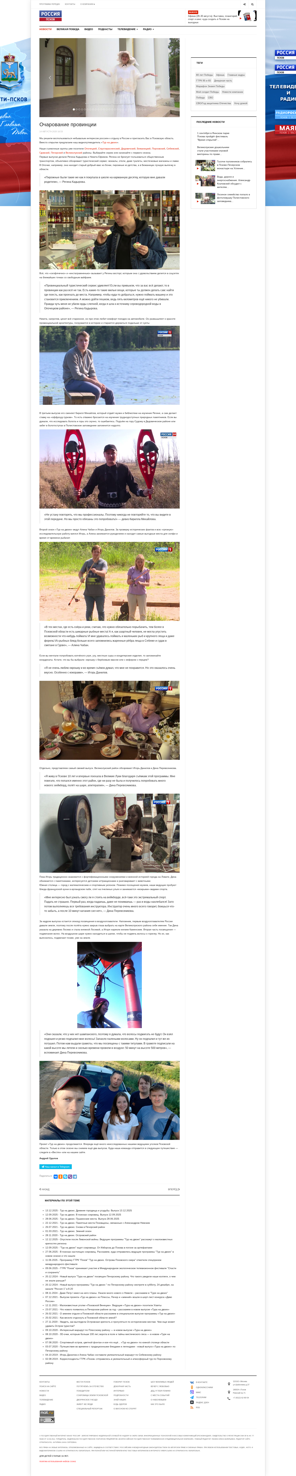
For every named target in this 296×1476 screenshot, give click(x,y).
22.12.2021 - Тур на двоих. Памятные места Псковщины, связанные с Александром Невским (97, 1222)
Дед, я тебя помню (160, 1391)
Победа (200, 97)
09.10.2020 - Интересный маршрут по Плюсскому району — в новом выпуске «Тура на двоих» (98, 1330)
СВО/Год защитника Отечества (213, 103)
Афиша (220, 75)
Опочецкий (90, 148)
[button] (49, 77)
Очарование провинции (67, 124)
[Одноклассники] (60, 1177)
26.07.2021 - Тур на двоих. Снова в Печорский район (75, 1227)
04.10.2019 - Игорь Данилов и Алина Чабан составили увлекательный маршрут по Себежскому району (103, 1354)
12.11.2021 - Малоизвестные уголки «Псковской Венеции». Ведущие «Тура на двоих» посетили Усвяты (103, 1305)
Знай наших (120, 1400)
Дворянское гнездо (87, 1400)
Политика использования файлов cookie (57, 1461)
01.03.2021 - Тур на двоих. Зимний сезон (68, 1231)
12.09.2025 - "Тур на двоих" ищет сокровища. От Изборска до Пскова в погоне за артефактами (98, 1247)
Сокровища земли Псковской (92, 1395)
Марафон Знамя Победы (210, 86)
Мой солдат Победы (207, 92)
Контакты (70, 4)
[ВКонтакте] (56, 1177)
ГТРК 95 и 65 (203, 80)
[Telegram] (75, 1177)
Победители (83, 1391)
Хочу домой (240, 103)
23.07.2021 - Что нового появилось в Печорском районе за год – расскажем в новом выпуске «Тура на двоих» (107, 1309)
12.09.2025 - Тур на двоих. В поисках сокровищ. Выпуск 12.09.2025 (83, 1214)
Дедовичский (128, 148)
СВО (210, 97)
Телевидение (127, 29)
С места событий (160, 1395)
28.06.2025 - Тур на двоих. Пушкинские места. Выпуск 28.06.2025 (82, 1218)
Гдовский (44, 152)
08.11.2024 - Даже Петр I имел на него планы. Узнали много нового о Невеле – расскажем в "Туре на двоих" (106, 1293)
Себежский (172, 148)
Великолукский (74, 152)
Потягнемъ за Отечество (90, 1386)
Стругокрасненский (109, 148)
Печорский (57, 152)
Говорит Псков (122, 1382)
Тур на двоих (109, 142)
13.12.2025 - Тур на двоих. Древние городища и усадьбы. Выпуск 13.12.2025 (88, 1210)
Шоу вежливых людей (162, 1382)
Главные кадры (236, 75)
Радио (147, 29)
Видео (88, 29)
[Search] (252, 4)
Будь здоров (120, 1404)
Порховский (158, 148)
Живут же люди (85, 1404)
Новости (45, 29)
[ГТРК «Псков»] (50, 15)
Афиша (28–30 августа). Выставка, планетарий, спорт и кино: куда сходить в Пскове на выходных (213, 19)
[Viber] (70, 1177)
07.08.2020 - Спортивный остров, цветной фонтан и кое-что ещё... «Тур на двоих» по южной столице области (107, 1342)
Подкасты (105, 29)
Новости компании (232, 92)
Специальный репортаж (89, 1409)
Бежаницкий (144, 148)
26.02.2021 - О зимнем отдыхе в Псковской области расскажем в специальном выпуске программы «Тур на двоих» (110, 1313)
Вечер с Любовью (160, 1386)
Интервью (119, 1391)
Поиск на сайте (47, 1386)
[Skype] (65, 1177)
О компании (86, 4)
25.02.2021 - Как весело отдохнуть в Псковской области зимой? (81, 1317)
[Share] (244, 4)
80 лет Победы (204, 75)
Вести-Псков (83, 1382)
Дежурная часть (223, 80)
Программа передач (49, 4)
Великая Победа (68, 29)
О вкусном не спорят (125, 1409)
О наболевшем (158, 1400)
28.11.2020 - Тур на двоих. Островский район (70, 1235)
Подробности (121, 1395)
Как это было (158, 1404)
